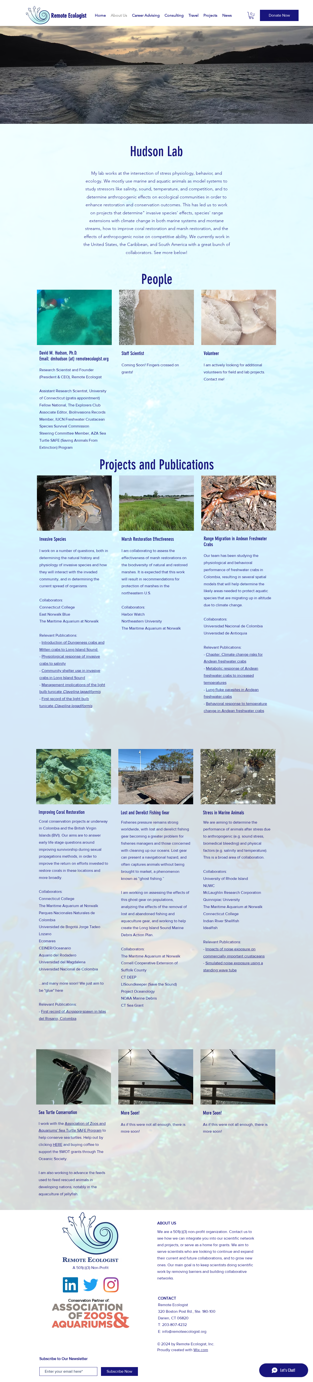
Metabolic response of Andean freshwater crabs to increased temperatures (231, 675)
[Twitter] (90, 1284)
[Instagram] (111, 1284)
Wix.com (200, 1350)
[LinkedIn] (70, 1284)
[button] (251, 15)
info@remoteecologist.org (184, 1331)
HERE (57, 1144)
